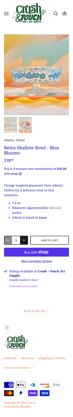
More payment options (36, 260)
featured (10, 358)
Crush (32, 402)
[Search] (55, 13)
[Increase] (24, 240)
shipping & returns (52, 358)
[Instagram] (7, 327)
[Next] (64, 75)
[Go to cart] (64, 13)
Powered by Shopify (17, 406)
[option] (36, 74)
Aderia (9, 140)
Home (20, 140)
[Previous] (9, 75)
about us (27, 358)
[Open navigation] (6, 13)
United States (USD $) (17, 367)
